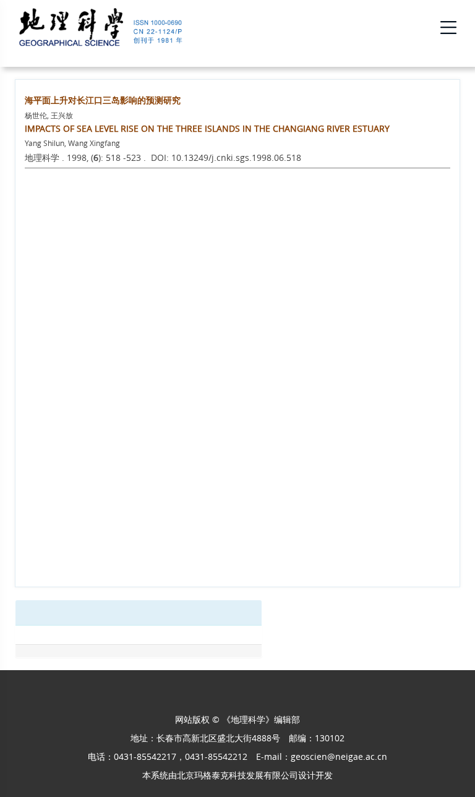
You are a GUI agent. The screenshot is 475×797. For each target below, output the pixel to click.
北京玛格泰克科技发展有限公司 (237, 775)
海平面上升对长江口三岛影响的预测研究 (103, 100)
